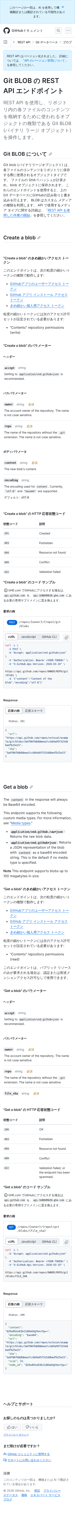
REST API (24, 42)
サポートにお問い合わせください (29, 1460)
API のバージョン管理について (44, 60)
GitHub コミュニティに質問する (29, 1454)
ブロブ (67, 42)
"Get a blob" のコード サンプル (26, 1187)
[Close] (63, 6)
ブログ (7, 1499)
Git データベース (47, 42)
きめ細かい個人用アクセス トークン (37, 305)
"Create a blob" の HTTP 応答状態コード (34, 514)
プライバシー (52, 1490)
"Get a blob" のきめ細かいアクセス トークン (36, 889)
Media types (20, 823)
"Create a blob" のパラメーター (27, 345)
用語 (37, 1490)
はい (14, 1427)
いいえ (34, 1427)
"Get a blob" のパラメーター (24, 991)
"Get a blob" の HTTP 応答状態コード (31, 1110)
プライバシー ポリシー (16, 1434)
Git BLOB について (25, 154)
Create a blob (19, 238)
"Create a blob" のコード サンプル (29, 582)
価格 (24, 1495)
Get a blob (15, 787)
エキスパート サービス (45, 1495)
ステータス (10, 1495)
